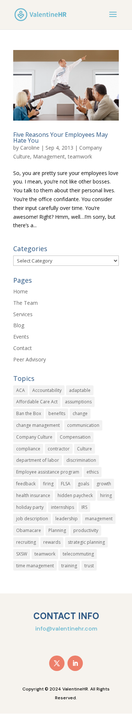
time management (35, 566)
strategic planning (86, 542)
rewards (51, 542)
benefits (56, 413)
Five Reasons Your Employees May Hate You (60, 137)
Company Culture (34, 437)
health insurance (33, 495)
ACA (20, 390)
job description (32, 518)
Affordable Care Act (37, 402)
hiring (106, 495)
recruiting (26, 542)
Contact (22, 347)
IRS (84, 507)
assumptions (78, 402)
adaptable (80, 390)
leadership (66, 518)
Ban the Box (28, 413)
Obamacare (28, 530)
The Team (25, 302)
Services (23, 314)
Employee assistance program (47, 472)
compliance (28, 449)
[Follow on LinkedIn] (75, 663)
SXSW (21, 554)
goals (83, 484)
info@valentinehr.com (66, 628)
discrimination (81, 460)
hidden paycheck (75, 495)
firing (48, 484)
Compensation (75, 437)
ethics (93, 472)
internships (62, 507)
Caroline (30, 147)
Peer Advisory (29, 359)
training (69, 566)
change (80, 413)
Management (49, 156)
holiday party (30, 507)
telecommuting (78, 554)
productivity (85, 530)
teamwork (80, 156)
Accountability (47, 390)
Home (20, 291)
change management (38, 425)
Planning (57, 530)
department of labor (37, 460)
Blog (18, 325)
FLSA (65, 484)
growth (103, 484)
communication (83, 425)
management (99, 518)
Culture (84, 449)
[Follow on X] (57, 663)
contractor (59, 449)
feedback (26, 484)
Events (21, 336)
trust (89, 566)
